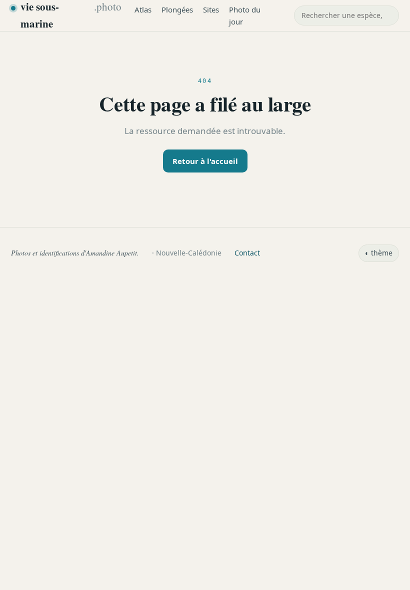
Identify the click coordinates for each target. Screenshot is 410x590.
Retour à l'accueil (205, 161)
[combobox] (346, 16)
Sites (211, 9)
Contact (247, 253)
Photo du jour (244, 15)
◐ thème (378, 253)
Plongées (177, 9)
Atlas (143, 9)
